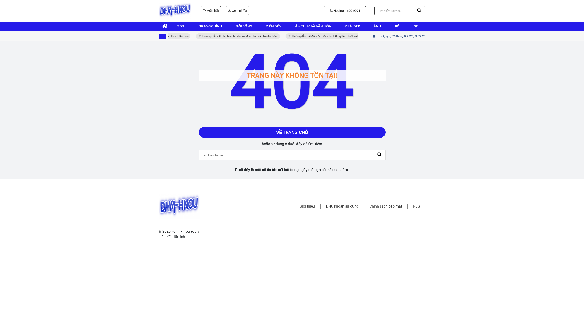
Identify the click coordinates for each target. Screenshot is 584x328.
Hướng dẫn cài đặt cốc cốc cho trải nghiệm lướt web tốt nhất (328, 36)
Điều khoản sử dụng (342, 206)
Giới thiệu (307, 206)
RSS (416, 206)
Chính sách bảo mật (386, 206)
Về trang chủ (292, 132)
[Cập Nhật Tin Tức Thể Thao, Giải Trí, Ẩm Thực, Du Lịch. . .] (175, 11)
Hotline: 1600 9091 (346, 11)
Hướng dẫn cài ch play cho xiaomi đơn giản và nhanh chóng (238, 36)
